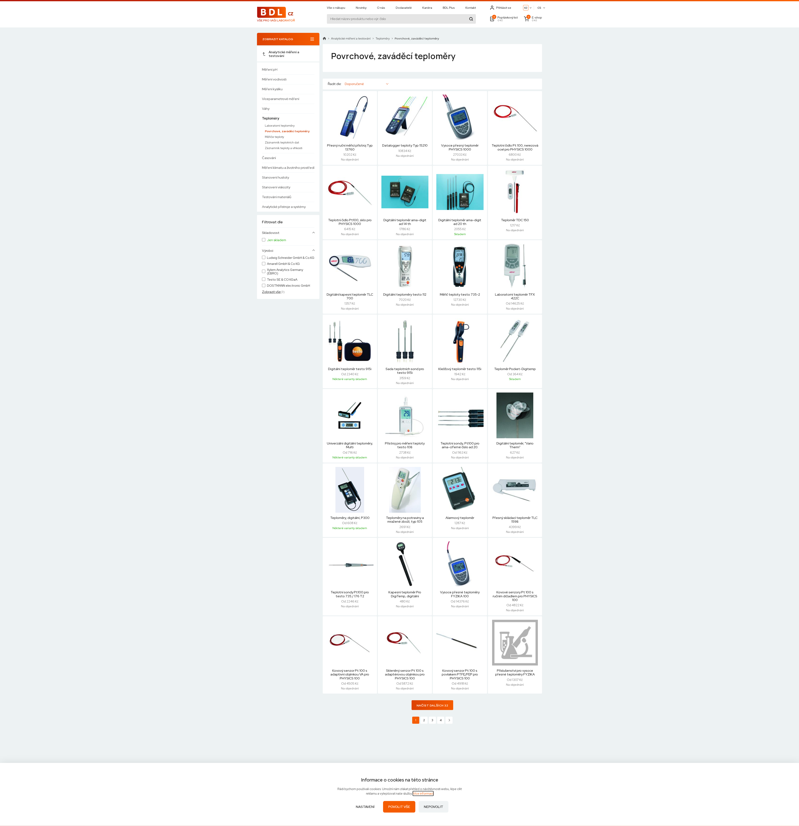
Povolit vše (399, 807)
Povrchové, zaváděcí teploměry (287, 131)
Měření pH (269, 69)
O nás (381, 8)
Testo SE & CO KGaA (282, 280)
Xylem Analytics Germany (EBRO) (285, 271)
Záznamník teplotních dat (282, 142)
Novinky (361, 8)
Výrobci (267, 251)
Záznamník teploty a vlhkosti (283, 148)
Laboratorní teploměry (280, 125)
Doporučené (354, 84)
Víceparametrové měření (280, 99)
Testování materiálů (276, 197)
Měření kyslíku (272, 89)
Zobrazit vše (271, 292)
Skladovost (270, 233)
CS (539, 8)
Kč (525, 8)
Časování (269, 158)
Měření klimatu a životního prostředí (288, 167)
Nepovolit (433, 807)
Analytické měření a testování (284, 54)
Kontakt (470, 8)
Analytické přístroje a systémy (284, 207)
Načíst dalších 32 (432, 705)
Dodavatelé (404, 8)
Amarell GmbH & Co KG (283, 264)
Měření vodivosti (274, 79)
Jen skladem (276, 240)
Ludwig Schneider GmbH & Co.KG (290, 258)
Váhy (265, 108)
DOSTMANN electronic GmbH (288, 286)
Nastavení (365, 807)
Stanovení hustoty (275, 177)
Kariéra (427, 8)
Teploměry (270, 118)
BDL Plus (449, 8)
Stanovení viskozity (276, 187)
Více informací (423, 793)
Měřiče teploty (274, 137)
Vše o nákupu (336, 8)
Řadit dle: (335, 84)
